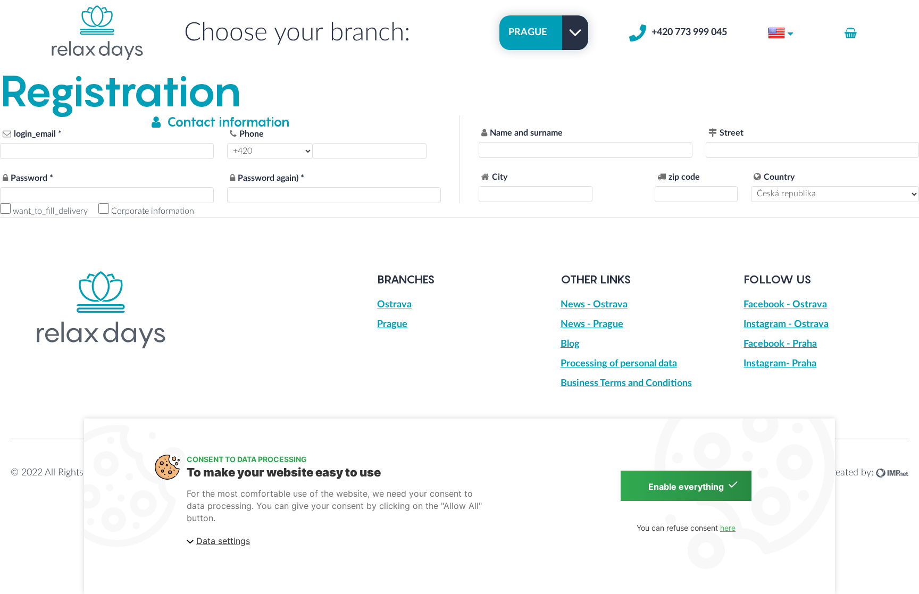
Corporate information (151, 211)
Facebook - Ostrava (785, 304)
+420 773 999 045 (689, 32)
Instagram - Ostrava (786, 324)
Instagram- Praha (779, 364)
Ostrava (394, 304)
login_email (35, 134)
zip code (684, 177)
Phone (251, 134)
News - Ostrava (594, 304)
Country (779, 177)
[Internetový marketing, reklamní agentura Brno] (892, 473)
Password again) (268, 178)
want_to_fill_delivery (49, 211)
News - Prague (592, 324)
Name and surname (526, 133)
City (499, 177)
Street (731, 133)
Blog (570, 344)
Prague (392, 324)
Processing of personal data (619, 364)
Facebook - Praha (780, 344)
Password (29, 178)
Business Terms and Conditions (626, 383)
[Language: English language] (780, 32)
